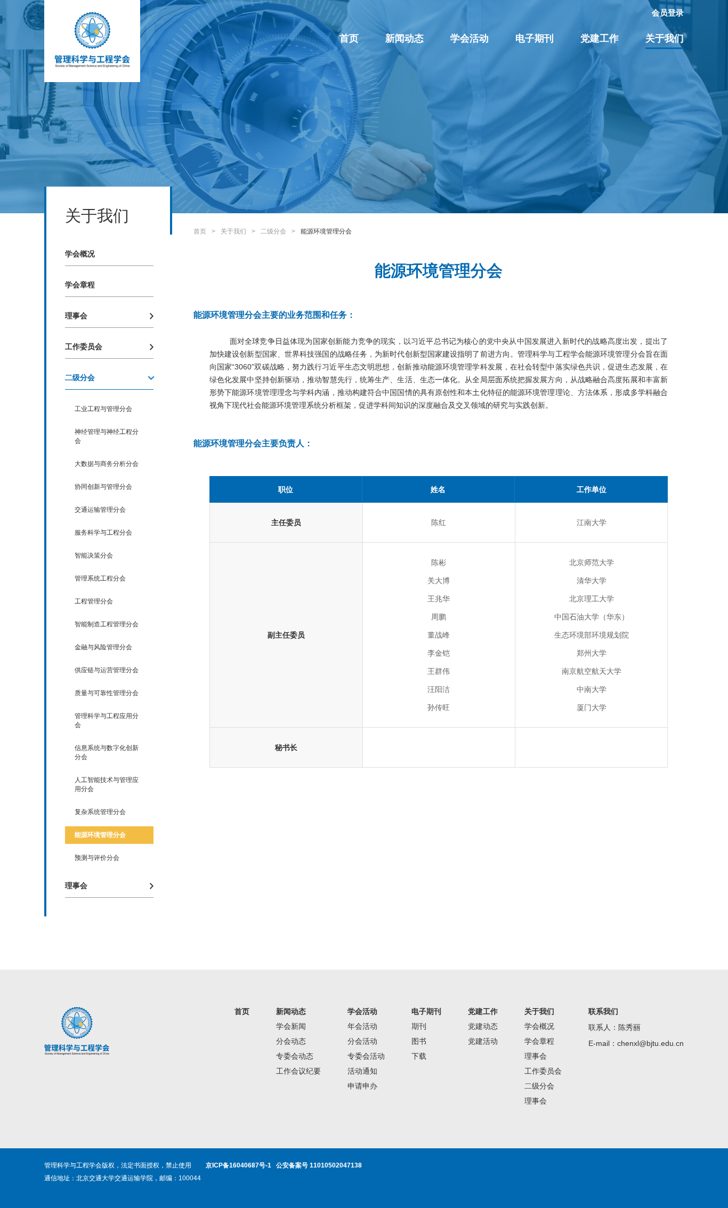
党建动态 (483, 1026)
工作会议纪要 (298, 1071)
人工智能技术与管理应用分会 (107, 784)
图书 (418, 1041)
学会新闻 (291, 1026)
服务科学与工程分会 (103, 532)
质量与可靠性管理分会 (107, 693)
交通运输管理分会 (100, 509)
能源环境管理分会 (100, 835)
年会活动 (362, 1026)
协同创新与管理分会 (103, 486)
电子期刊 (534, 38)
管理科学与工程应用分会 (107, 720)
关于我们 (664, 38)
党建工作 (599, 38)
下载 (418, 1056)
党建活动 (483, 1041)
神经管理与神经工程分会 (107, 436)
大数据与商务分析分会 (107, 464)
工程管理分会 (94, 601)
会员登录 (668, 12)
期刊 (418, 1026)
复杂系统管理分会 (100, 812)
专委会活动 (366, 1056)
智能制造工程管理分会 (107, 624)
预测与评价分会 (97, 857)
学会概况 (80, 253)
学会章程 (80, 284)
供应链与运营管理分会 (107, 670)
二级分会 (80, 377)
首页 (349, 38)
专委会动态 (294, 1056)
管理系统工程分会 (100, 578)
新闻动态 (404, 38)
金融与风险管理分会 (103, 647)
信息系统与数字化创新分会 (107, 752)
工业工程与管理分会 (103, 409)
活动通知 (362, 1071)
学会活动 (469, 38)
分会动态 (291, 1041)
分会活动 (362, 1041)
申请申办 (362, 1086)
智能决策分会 (94, 555)
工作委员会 (83, 346)
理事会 (76, 315)
